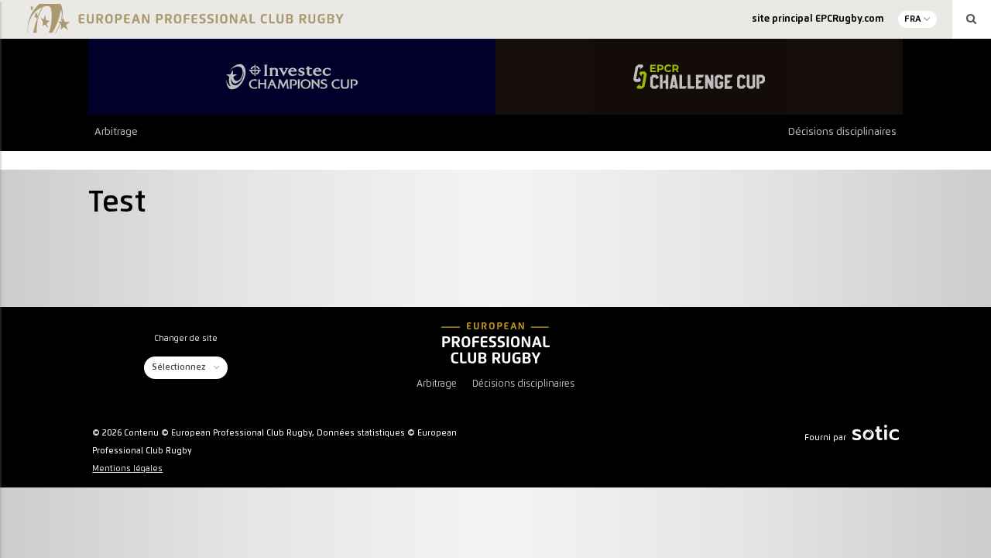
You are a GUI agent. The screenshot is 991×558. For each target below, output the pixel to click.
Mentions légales (127, 469)
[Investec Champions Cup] (292, 77)
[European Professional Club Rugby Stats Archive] (183, 24)
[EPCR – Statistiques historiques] (495, 342)
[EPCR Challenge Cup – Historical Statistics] (699, 77)
